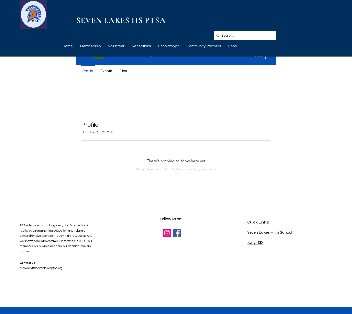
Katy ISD (255, 242)
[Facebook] (177, 233)
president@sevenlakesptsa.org (41, 268)
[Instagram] (167, 233)
